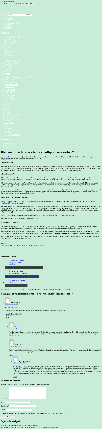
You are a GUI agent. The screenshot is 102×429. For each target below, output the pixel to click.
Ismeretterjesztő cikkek (12, 23)
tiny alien (32, 289)
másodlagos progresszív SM (19, 77)
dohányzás (8, 47)
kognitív (82, 233)
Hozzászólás (5, 399)
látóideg (47, 208)
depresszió (9, 43)
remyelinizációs (6, 159)
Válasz (7, 321)
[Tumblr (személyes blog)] (13, 10)
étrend (8, 131)
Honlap (3, 409)
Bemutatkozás (9, 143)
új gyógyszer (12, 134)
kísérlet (60, 170)
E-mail (7, 147)
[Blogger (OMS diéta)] (17, 10)
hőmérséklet (8, 57)
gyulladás (9, 53)
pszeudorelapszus (9, 87)
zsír (6, 124)
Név (3, 402)
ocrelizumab (9, 79)
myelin (74, 168)
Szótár (7, 28)
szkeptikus (9, 112)
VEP (55, 201)
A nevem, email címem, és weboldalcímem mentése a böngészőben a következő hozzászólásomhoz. (34, 413)
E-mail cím (5, 406)
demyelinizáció (10, 41)
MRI (7, 74)
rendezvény (11, 94)
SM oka (7, 104)
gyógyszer (8, 55)
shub (6, 102)
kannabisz (7, 59)
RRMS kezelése (11, 100)
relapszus (10, 89)
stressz (6, 110)
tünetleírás (8, 120)
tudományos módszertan (11, 116)
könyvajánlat (8, 67)
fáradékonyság (9, 51)
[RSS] (3, 10)
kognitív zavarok (12, 63)
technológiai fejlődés (12, 114)
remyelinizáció (11, 92)
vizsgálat (9, 122)
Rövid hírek (8, 25)
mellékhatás (8, 69)
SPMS (6, 105)
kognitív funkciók (12, 61)
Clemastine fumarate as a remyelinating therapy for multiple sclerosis (22, 245)
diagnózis (8, 45)
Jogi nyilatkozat (10, 145)
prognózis (9, 81)
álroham (7, 126)
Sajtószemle (8, 27)
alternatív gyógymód (12, 37)
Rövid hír (45, 289)
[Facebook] (8, 10)
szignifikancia (66, 215)
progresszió (11, 84)
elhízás (7, 49)
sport (7, 108)
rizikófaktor (9, 97)
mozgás (8, 71)
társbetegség (9, 118)
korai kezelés (8, 65)
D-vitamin (8, 39)
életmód (8, 128)
